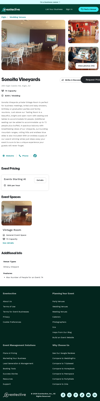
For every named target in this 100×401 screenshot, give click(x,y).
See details (8, 243)
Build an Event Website (63, 337)
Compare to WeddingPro (63, 358)
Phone (25, 156)
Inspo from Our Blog (62, 332)
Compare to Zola (60, 384)
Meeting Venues (59, 312)
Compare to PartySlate (63, 379)
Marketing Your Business (14, 358)
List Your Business (54, 9)
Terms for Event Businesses (16, 312)
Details (40, 180)
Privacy (6, 317)
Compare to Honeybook (63, 368)
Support (7, 384)
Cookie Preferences (12, 322)
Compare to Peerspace (63, 374)
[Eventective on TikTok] (82, 395)
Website (9, 156)
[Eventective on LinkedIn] (94, 395)
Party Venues (58, 301)
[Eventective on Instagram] (69, 395)
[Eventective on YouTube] (88, 395)
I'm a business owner (49, 2)
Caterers (56, 317)
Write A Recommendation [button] (78, 80)
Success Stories (10, 374)
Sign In (69, 9)
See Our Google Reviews (63, 353)
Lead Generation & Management (18, 363)
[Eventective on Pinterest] (75, 395)
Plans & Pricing (10, 353)
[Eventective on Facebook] (63, 395)
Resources (8, 379)
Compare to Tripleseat (63, 363)
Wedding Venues (18, 17)
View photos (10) (86, 66)
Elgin (3, 17)
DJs (54, 327)
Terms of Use (9, 306)
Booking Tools (9, 368)
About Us (7, 301)
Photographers (59, 322)
